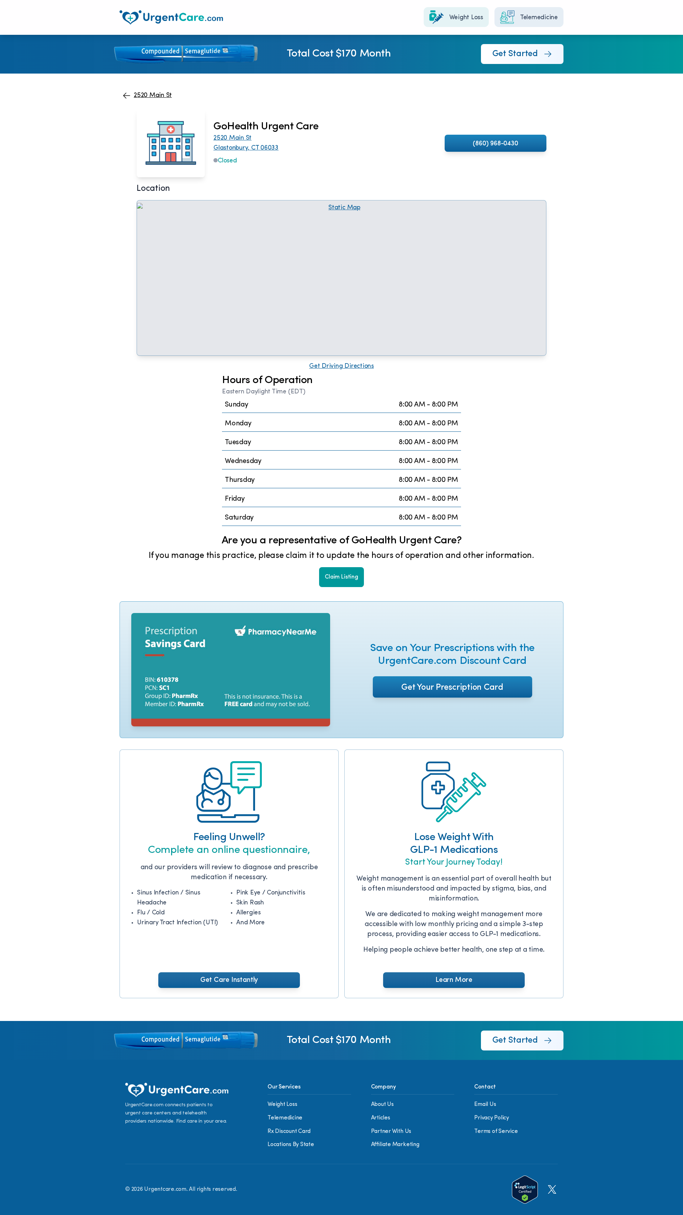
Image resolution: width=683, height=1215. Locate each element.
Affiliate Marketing (395, 1144)
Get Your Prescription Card (452, 687)
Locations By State (291, 1144)
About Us (382, 1104)
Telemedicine (285, 1118)
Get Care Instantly (229, 980)
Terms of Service (496, 1131)
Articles (380, 1118)
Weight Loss (282, 1104)
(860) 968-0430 (495, 144)
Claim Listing (341, 577)
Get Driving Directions (341, 366)
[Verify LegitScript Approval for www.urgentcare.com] (525, 1190)
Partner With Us (391, 1131)
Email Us (485, 1104)
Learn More (453, 980)
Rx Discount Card (289, 1131)
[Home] (171, 17)
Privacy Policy (491, 1118)
